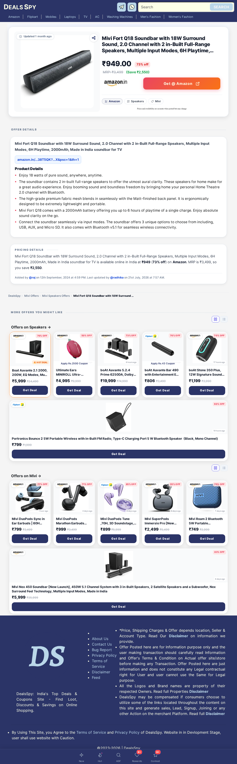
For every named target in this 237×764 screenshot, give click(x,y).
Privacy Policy (104, 655)
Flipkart (32, 17)
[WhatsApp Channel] (132, 6)
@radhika (117, 277)
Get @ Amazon (178, 83)
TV (85, 17)
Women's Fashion (180, 17)
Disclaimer (101, 672)
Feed (96, 677)
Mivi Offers (31, 295)
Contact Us (102, 644)
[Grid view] (215, 319)
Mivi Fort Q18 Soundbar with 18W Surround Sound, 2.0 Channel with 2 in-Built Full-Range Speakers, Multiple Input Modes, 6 (103, 295)
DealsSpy (14, 295)
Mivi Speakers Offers (56, 295)
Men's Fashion (150, 17)
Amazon (14, 17)
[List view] (224, 319)
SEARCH (221, 7)
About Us (100, 638)
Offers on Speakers (31, 327)
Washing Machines (120, 17)
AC (97, 17)
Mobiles (51, 17)
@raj (32, 277)
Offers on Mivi (26, 475)
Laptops (70, 17)
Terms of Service (99, 664)
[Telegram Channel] (122, 6)
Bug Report (102, 649)
